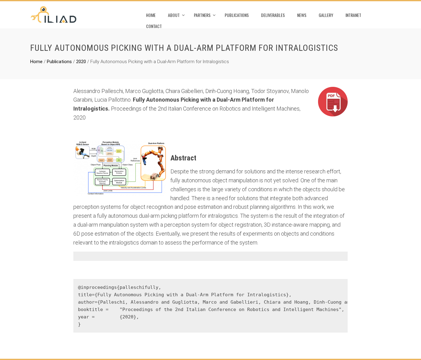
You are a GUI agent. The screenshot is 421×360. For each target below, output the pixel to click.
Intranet (353, 15)
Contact (154, 26)
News (301, 15)
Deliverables (273, 15)
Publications (237, 15)
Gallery (326, 15)
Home (151, 15)
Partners (202, 15)
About (174, 15)
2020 (81, 61)
